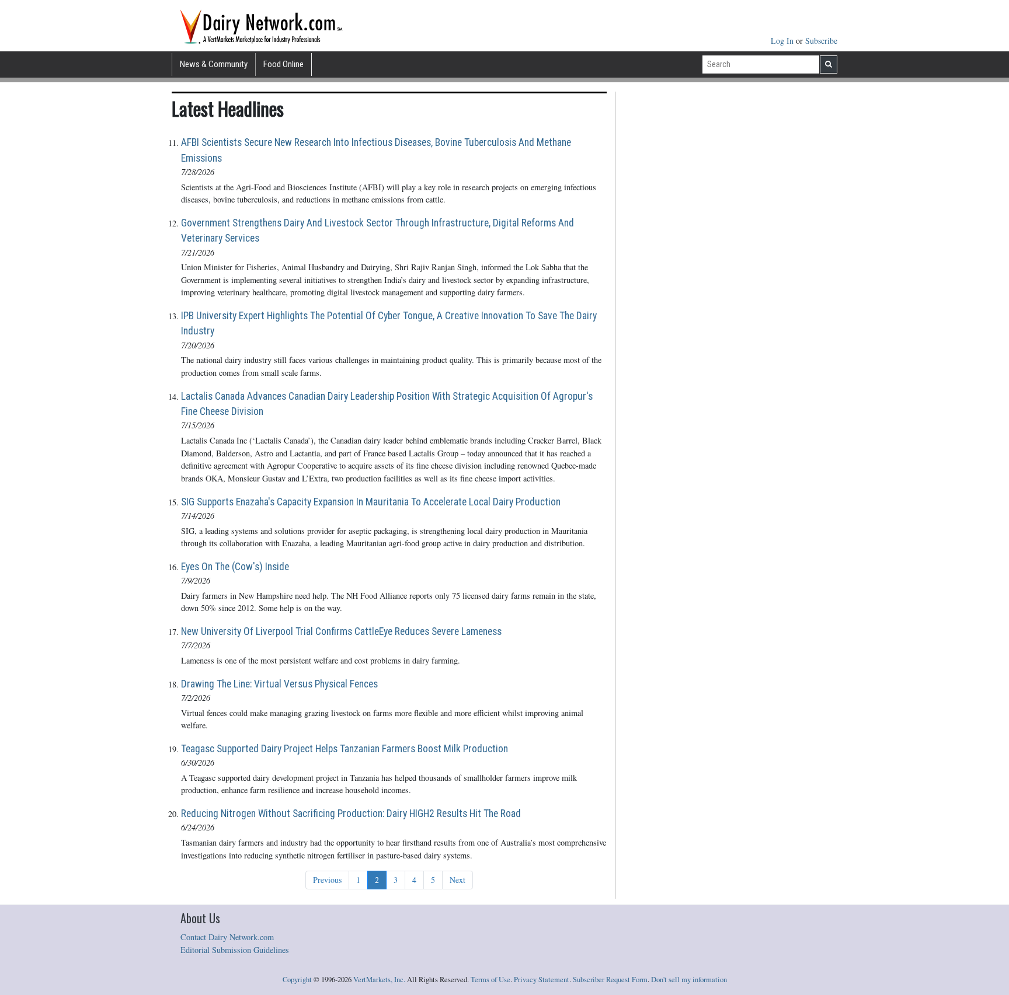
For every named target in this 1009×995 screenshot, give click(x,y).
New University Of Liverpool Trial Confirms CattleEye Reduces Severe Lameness (341, 631)
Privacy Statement (541, 979)
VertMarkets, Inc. (379, 979)
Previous (327, 879)
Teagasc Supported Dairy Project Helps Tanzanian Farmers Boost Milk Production (344, 749)
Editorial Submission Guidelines (234, 949)
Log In (783, 40)
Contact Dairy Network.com (227, 936)
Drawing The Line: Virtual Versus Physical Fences (279, 684)
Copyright (297, 979)
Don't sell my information (689, 979)
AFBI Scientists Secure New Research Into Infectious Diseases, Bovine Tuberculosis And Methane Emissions (376, 150)
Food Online (283, 64)
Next (457, 879)
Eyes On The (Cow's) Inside (235, 566)
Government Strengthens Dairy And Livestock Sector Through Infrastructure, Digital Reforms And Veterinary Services (377, 230)
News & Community (214, 64)
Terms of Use (490, 979)
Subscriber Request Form (610, 979)
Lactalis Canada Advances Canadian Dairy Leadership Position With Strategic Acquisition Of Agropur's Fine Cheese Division (387, 403)
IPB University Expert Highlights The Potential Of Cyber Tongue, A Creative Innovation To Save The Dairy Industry (389, 323)
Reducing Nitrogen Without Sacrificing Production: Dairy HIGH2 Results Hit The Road (351, 813)
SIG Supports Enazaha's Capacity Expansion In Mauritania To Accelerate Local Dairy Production (371, 502)
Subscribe (821, 40)
